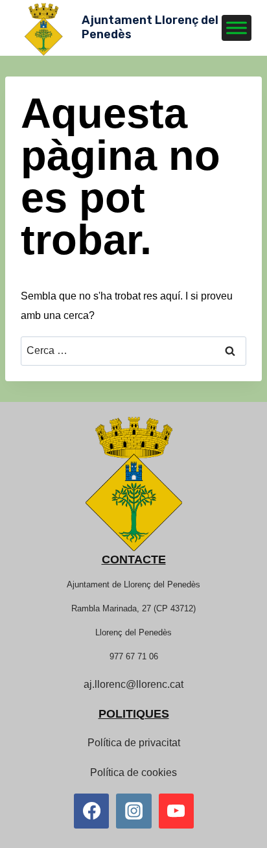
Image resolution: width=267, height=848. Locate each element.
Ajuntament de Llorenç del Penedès (133, 584)
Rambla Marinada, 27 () (133, 608)
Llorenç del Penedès (133, 632)
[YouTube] (176, 811)
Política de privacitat (133, 742)
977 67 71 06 (134, 656)
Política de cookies (133, 772)
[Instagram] (133, 811)
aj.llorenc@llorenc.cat (133, 684)
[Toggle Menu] (236, 27)
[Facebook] (91, 811)
